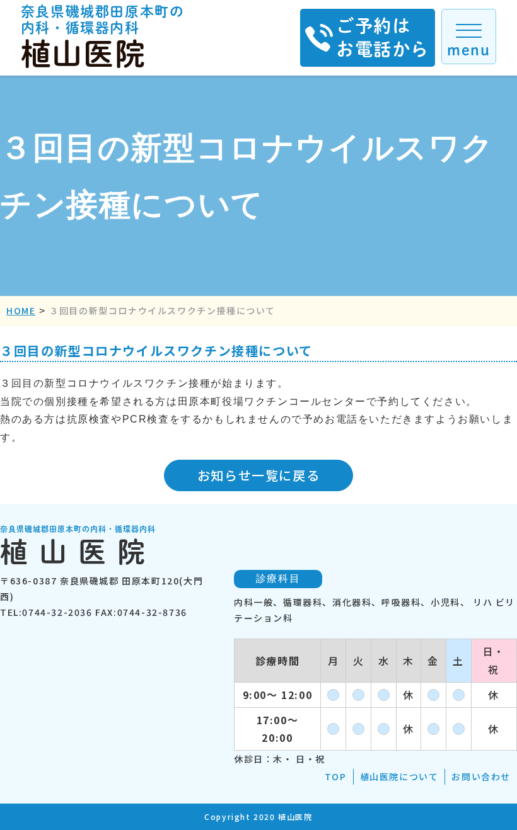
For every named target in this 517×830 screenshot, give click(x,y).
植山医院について (399, 776)
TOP (336, 776)
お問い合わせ (481, 776)
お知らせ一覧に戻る (258, 475)
